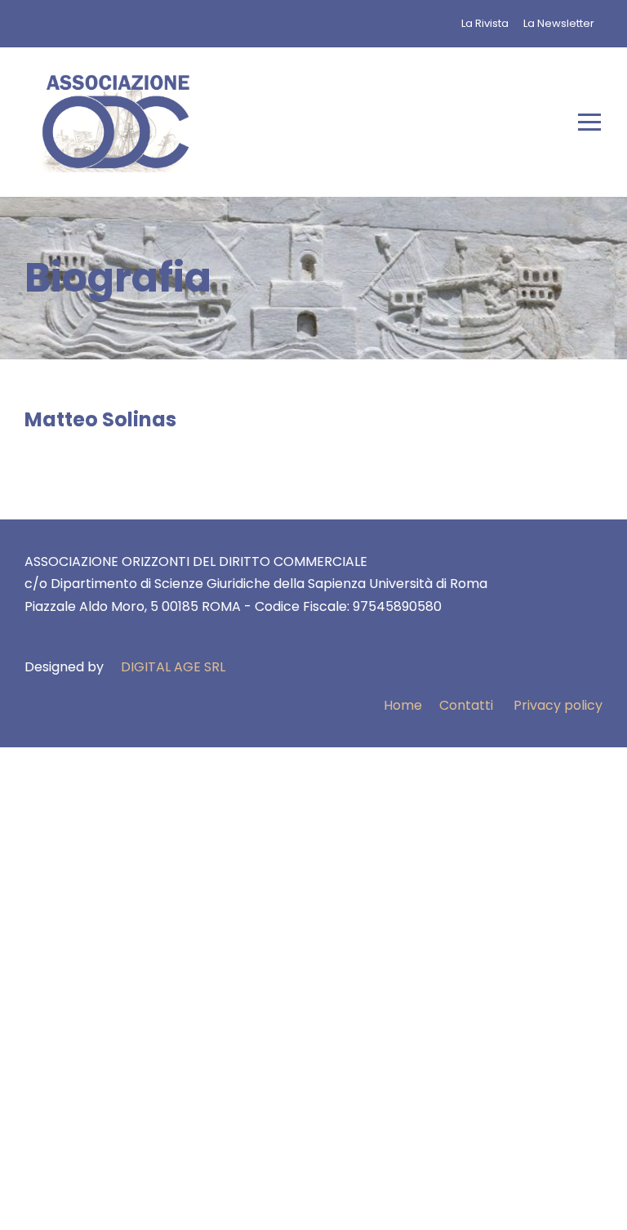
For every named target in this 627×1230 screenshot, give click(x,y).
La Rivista (485, 23)
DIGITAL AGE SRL (173, 666)
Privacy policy (558, 705)
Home (403, 705)
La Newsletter (558, 23)
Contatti (466, 705)
